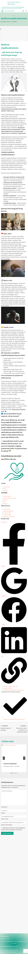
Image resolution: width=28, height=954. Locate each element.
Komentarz (4, 807)
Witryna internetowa (6, 825)
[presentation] (14, 752)
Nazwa (3, 813)
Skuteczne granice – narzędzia (6, 728)
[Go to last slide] (4, 758)
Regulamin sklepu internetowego (8, 951)
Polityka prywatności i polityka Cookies (9, 950)
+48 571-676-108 (11, 4)
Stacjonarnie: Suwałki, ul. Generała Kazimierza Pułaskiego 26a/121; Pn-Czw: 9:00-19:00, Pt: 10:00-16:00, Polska (13, 8)
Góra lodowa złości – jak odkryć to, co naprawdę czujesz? (21, 729)
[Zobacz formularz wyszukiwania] (23, 11)
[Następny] (24, 758)
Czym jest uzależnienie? (10, 764)
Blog (14, 15)
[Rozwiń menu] (26, 11)
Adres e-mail (4, 819)
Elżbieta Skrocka (6, 21)
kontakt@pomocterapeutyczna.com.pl (9, 946)
